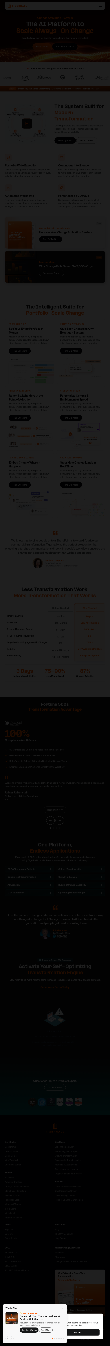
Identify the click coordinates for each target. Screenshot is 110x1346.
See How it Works (29, 1330)
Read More (46, 1330)
